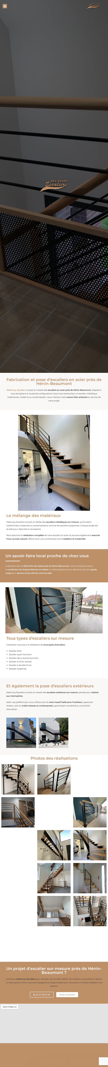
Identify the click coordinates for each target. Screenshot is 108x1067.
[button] (5, 6)
